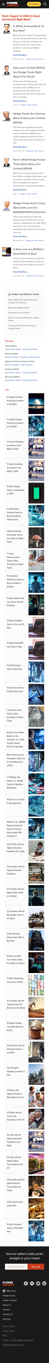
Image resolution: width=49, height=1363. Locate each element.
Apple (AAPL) (11, 345)
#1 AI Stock (34, 3)
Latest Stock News (13, 349)
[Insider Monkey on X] (33, 1283)
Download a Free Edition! (19, 312)
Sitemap (6, 1319)
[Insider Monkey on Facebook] (27, 1283)
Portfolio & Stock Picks (30, 357)
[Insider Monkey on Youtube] (39, 1283)
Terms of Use (8, 1330)
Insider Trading (10, 1300)
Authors (6, 1309)
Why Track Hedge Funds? (19, 307)
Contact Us (8, 1314)
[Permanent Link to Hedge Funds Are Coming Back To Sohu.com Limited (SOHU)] (6, 116)
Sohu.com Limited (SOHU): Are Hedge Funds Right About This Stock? (29, 72)
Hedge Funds (32, 59)
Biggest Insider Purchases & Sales (20, 361)
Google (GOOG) (12, 369)
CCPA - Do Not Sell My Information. (18, 1340)
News (41, 59)
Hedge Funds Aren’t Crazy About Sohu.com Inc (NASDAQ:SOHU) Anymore (29, 207)
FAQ (4, 1335)
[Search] (45, 4)
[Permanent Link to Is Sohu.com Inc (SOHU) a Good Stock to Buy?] (6, 251)
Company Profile (29, 349)
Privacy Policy (9, 1326)
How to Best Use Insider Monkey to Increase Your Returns (23, 301)
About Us (7, 1304)
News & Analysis (12, 357)
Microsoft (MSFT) (12, 376)
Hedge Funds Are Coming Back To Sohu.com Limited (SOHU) (29, 118)
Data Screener (27, 364)
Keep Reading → (21, 54)
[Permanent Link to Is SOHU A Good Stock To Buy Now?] (6, 28)
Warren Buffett (11, 353)
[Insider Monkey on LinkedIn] (44, 1283)
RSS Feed (11, 1290)
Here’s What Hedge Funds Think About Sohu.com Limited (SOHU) (29, 164)
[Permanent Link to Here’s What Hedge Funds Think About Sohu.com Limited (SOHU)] (6, 162)
